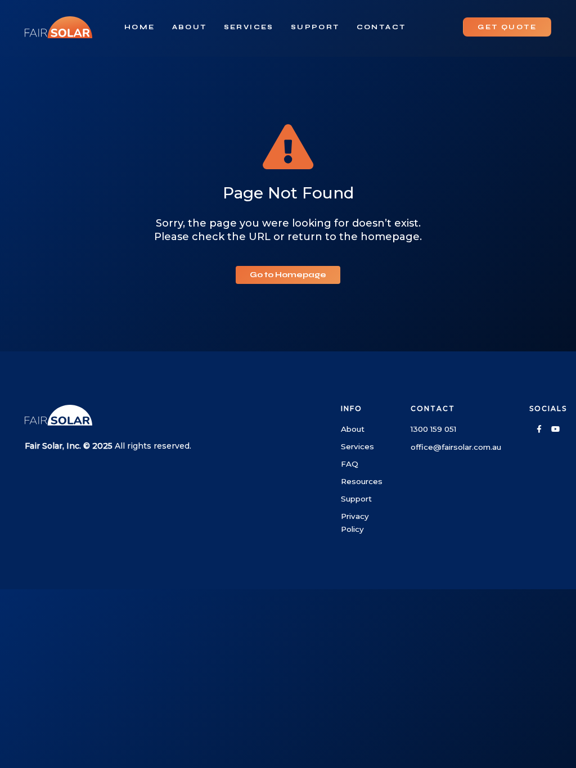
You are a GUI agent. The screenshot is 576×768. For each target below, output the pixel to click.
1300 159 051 (433, 428)
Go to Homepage (288, 274)
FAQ (349, 463)
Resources (361, 481)
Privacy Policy (355, 523)
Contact (381, 27)
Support (315, 27)
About (189, 27)
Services (249, 27)
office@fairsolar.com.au (456, 446)
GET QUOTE (507, 27)
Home (139, 27)
